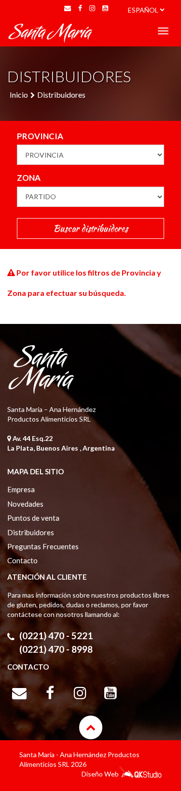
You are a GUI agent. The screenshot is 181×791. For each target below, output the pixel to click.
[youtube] (105, 8)
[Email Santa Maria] (67, 8)
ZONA (29, 178)
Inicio (19, 94)
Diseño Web (100, 774)
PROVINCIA (40, 136)
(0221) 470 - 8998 (56, 649)
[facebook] (80, 8)
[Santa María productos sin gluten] (50, 31)
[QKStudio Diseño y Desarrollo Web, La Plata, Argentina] (140, 775)
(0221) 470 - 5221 (56, 635)
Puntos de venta (33, 517)
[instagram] (92, 8)
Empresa (21, 489)
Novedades (25, 503)
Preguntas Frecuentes (43, 546)
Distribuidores (61, 94)
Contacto (22, 560)
